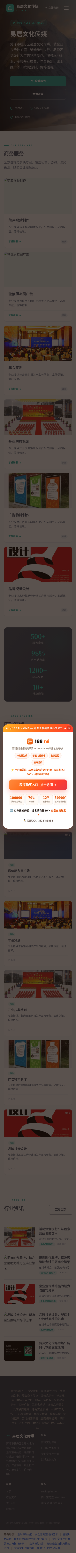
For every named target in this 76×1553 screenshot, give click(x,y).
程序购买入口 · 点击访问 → (37, 786)
